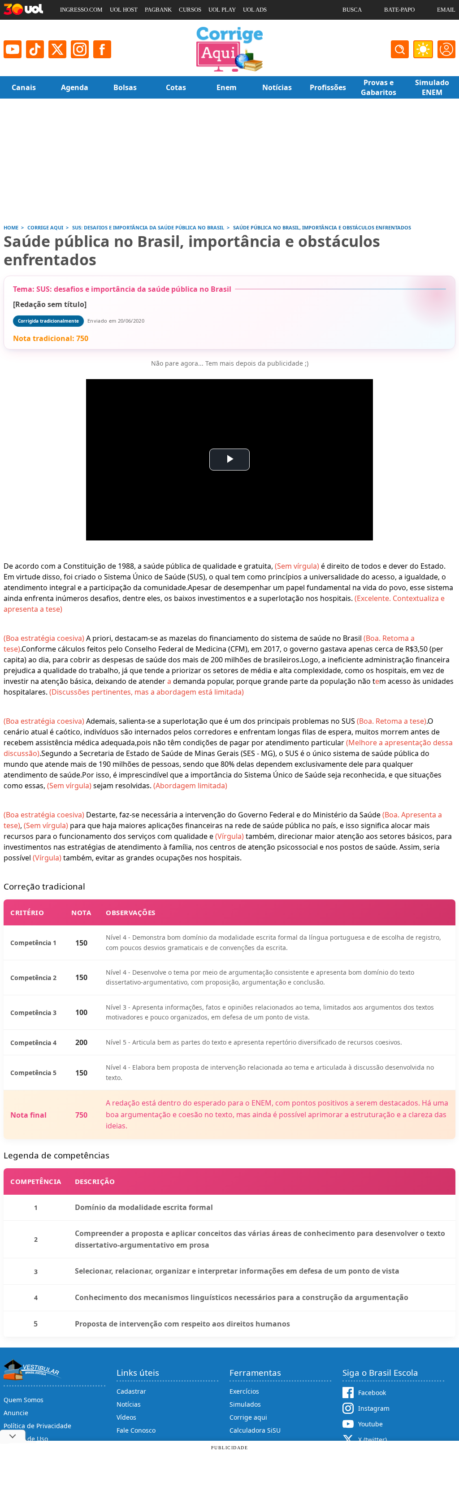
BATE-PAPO (399, 9)
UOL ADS (255, 9)
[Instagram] (80, 49)
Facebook (372, 1392)
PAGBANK (158, 9)
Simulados (245, 1404)
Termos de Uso (26, 1438)
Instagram (374, 1408)
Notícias (129, 1404)
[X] (57, 49)
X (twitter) (372, 1439)
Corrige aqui (248, 1417)
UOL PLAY (222, 9)
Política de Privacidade (37, 1425)
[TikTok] (35, 49)
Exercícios (244, 1391)
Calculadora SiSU (255, 1430)
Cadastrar (131, 1391)
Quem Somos (23, 1399)
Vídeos (126, 1417)
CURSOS (190, 9)
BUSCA (352, 9)
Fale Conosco (136, 1430)
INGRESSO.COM (81, 9)
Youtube (370, 1424)
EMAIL (446, 9)
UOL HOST (124, 9)
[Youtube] (13, 49)
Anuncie (16, 1412)
